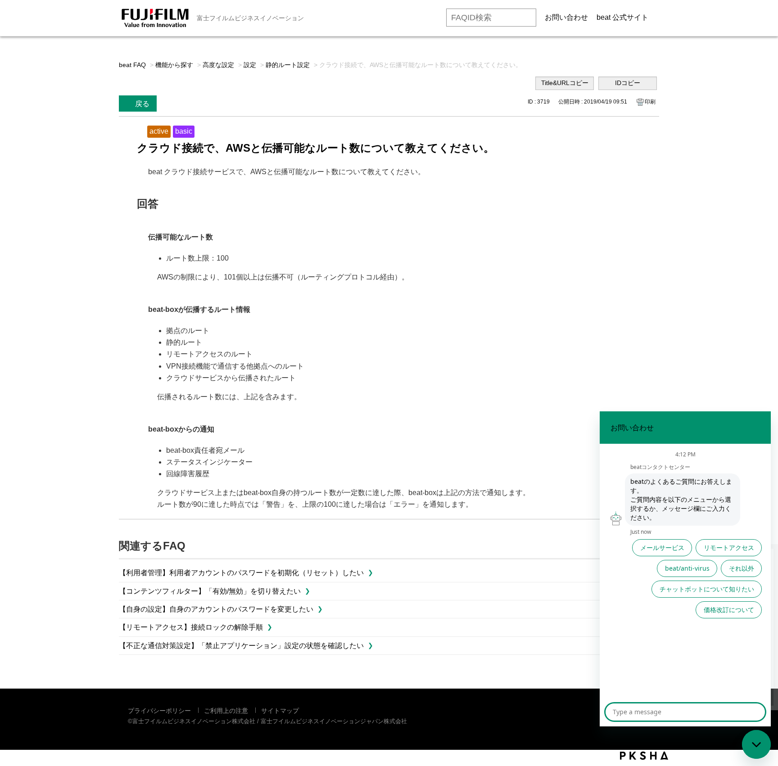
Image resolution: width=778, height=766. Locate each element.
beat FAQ (132, 64)
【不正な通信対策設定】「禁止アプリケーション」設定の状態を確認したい (241, 645)
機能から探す (174, 64)
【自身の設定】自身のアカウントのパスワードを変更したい (216, 609)
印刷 (650, 102)
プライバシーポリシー (159, 710)
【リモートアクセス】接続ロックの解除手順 (191, 627)
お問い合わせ (566, 17)
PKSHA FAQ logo (644, 755)
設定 (250, 64)
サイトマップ (280, 710)
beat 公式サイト (622, 17)
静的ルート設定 (288, 64)
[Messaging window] (685, 568)
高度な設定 (218, 64)
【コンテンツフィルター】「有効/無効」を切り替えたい (210, 591)
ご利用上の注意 (226, 710)
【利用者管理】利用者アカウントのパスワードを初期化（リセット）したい (241, 573)
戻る (142, 104)
